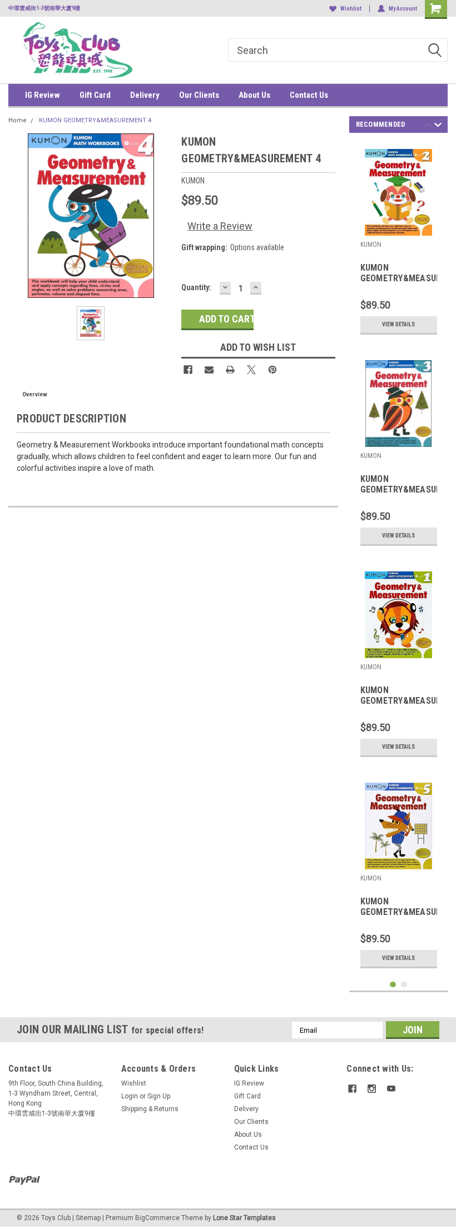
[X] (251, 369)
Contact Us (309, 95)
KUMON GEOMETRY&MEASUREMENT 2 (398, 273)
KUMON (370, 244)
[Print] (230, 369)
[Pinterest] (272, 369)
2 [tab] (404, 985)
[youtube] (391, 1088)
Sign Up (158, 1096)
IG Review (42, 95)
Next (438, 126)
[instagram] (372, 1088)
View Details (398, 324)
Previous (428, 126)
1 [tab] (393, 985)
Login (129, 1096)
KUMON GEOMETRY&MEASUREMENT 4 (95, 120)
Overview (34, 394)
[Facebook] (188, 369)
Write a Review (219, 226)
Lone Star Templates (244, 1218)
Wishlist (350, 9)
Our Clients (199, 95)
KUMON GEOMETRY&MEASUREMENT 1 (398, 696)
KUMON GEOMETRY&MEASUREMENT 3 (398, 485)
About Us (254, 95)
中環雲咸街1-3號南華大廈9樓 (44, 8)
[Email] (209, 369)
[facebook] (352, 1088)
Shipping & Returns (150, 1109)
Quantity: (196, 287)
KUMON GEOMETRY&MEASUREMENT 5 (398, 907)
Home (17, 120)
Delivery (145, 95)
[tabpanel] (399, 241)
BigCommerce (157, 1218)
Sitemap (88, 1218)
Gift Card (95, 95)
